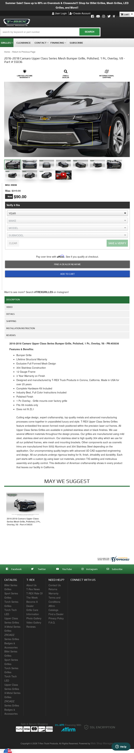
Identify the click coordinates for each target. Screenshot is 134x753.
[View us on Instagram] (103, 16)
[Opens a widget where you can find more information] (121, 747)
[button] (50, 32)
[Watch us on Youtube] (98, 16)
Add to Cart (67, 273)
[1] (65, 282)
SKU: (7, 185)
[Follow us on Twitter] (109, 16)
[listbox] (67, 213)
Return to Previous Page (23, 51)
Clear (13, 243)
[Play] (63, 174)
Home (7, 51)
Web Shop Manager (102, 743)
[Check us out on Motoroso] (114, 16)
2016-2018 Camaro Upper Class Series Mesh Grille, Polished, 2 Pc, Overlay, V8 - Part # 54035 (23, 521)
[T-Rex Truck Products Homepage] (17, 21)
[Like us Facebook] (92, 16)
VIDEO (9, 307)
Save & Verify (117, 243)
